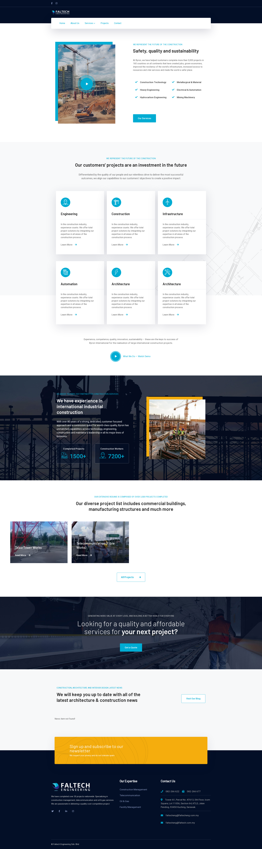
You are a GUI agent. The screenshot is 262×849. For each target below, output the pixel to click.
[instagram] (73, 811)
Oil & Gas (124, 801)
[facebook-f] (59, 811)
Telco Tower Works (28, 547)
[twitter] (52, 811)
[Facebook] (52, 3)
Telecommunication (130, 795)
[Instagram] (56, 3)
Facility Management (130, 807)
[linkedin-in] (66, 811)
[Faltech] (60, 12)
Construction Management (133, 789)
